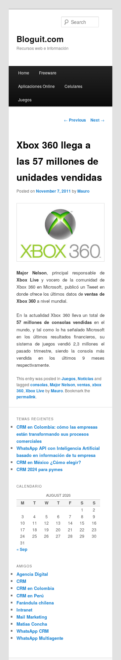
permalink (26, 397)
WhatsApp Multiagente (39, 638)
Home (23, 72)
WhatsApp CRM (32, 631)
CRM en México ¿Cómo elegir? (48, 462)
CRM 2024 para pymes (39, 469)
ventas (83, 385)
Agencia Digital (32, 574)
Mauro (83, 191)
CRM (21, 581)
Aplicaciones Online (36, 86)
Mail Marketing (31, 617)
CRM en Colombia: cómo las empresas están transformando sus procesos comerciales (56, 434)
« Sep (21, 549)
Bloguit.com (40, 38)
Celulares (73, 86)
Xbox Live (35, 391)
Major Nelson (62, 385)
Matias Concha (31, 624)
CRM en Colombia (35, 588)
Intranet (24, 609)
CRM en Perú (30, 595)
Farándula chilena (35, 602)
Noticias (85, 378)
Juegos (25, 99)
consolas (39, 385)
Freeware (47, 72)
